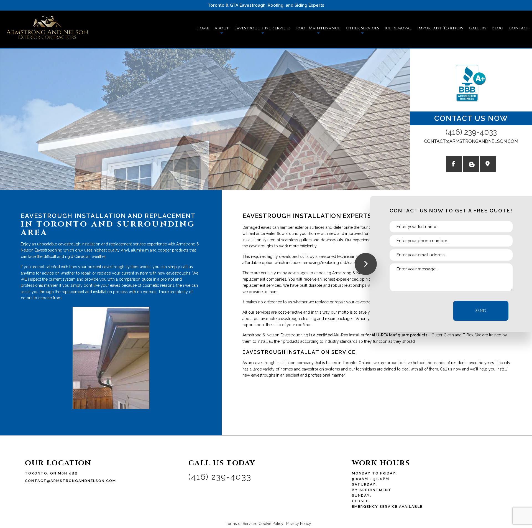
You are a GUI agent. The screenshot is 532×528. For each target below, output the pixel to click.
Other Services (362, 28)
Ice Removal (398, 28)
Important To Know (440, 28)
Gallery (478, 28)
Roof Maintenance (318, 28)
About (221, 28)
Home (202, 28)
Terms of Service (241, 523)
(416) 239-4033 (471, 132)
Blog (497, 28)
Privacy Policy (298, 523)
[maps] (488, 164)
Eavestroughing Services (262, 28)
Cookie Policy (271, 523)
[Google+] (454, 164)
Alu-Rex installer (348, 335)
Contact (519, 28)
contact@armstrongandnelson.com (471, 141)
